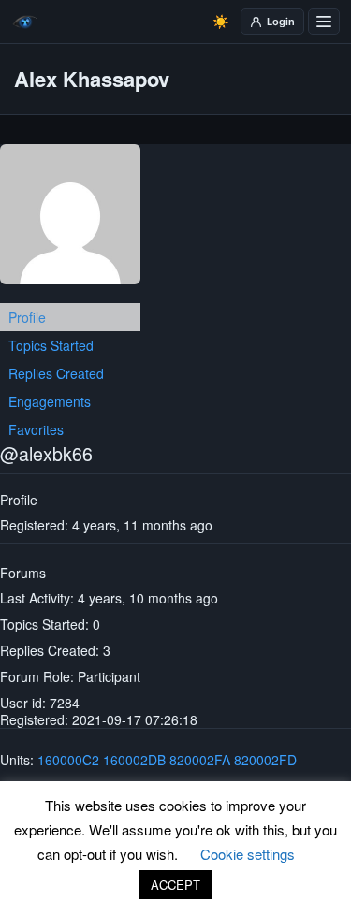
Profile (27, 317)
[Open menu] (324, 21)
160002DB (134, 759)
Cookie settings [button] (247, 854)
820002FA (199, 759)
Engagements (49, 401)
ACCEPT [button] (175, 884)
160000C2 (68, 759)
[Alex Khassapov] (70, 221)
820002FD (265, 759)
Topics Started (51, 345)
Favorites (36, 429)
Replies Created (56, 373)
